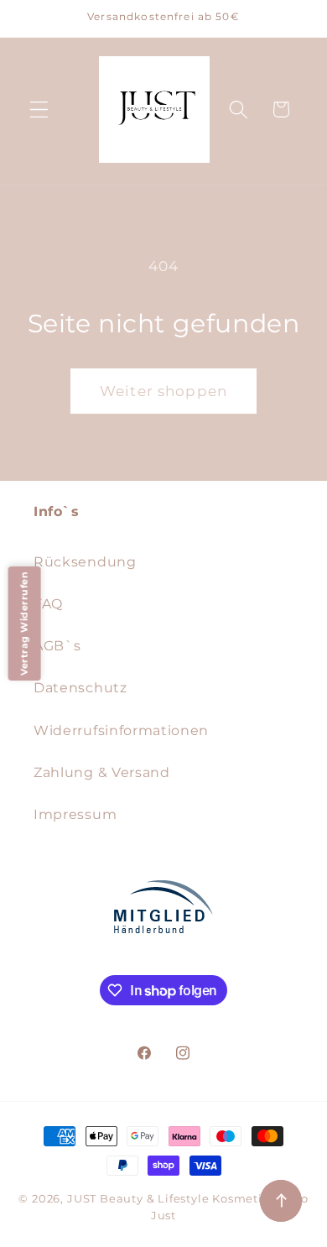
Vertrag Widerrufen (24, 623)
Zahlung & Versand (102, 772)
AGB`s (57, 645)
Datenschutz (80, 687)
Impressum (75, 814)
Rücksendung (85, 561)
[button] (39, 109)
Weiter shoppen (163, 390)
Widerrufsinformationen (121, 730)
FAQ (48, 603)
